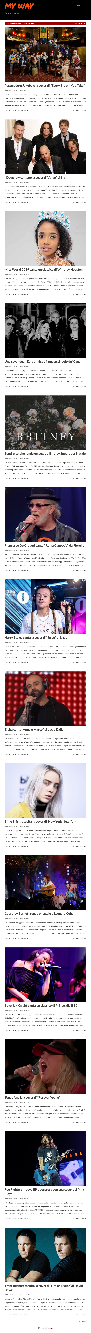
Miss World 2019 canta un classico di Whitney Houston (44, 269)
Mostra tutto (79, 23)
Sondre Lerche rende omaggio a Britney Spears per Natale (45, 453)
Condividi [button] (8, 110)
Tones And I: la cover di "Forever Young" (32, 1097)
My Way (19, 6)
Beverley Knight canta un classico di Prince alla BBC (41, 1005)
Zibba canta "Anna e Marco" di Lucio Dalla (34, 729)
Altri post (82, 1321)
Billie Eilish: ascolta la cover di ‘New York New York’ (41, 821)
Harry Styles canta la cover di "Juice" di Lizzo (36, 637)
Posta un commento (20, 110)
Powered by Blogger (46, 1328)
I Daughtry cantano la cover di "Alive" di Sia (35, 177)
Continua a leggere (79, 110)
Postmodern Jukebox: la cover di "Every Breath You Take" (45, 85)
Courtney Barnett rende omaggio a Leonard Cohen (40, 913)
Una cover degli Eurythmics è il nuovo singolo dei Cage (43, 361)
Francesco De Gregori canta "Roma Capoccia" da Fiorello (44, 545)
